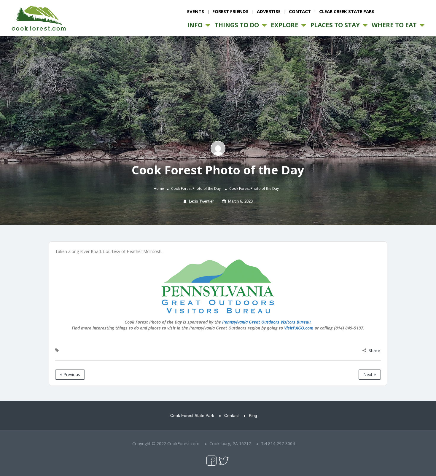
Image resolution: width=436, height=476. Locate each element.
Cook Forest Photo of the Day (196, 188)
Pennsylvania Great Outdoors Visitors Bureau (266, 322)
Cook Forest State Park (192, 415)
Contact (300, 11)
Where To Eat (394, 25)
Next (368, 374)
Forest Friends (230, 11)
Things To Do (236, 25)
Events (195, 11)
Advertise (269, 11)
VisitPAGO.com (299, 328)
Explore (284, 25)
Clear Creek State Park (347, 11)
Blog (253, 415)
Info (195, 25)
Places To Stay (335, 25)
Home (159, 188)
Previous (71, 374)
